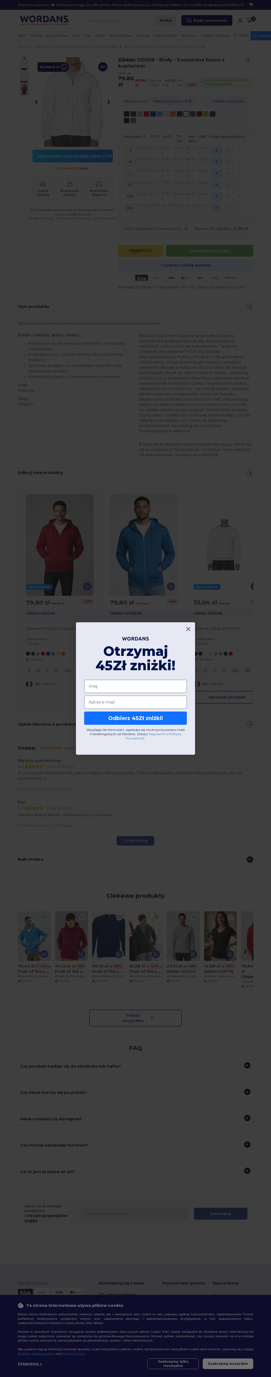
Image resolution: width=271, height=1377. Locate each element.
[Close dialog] (188, 629)
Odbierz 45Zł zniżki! (135, 718)
